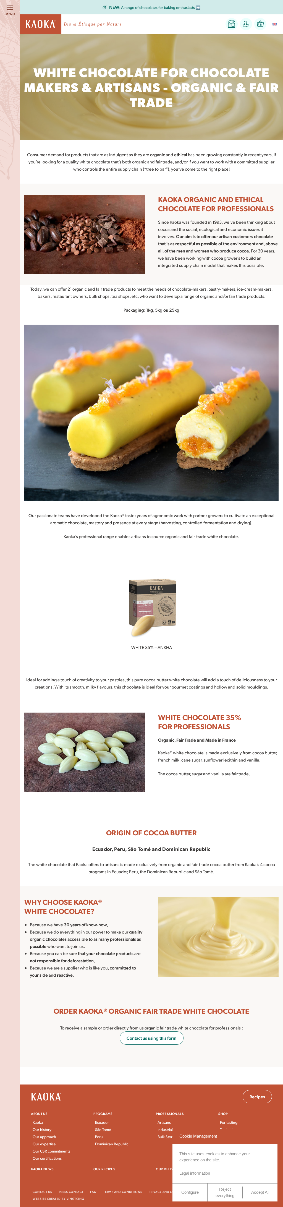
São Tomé (103, 1129)
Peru (99, 1136)
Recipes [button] (257, 1096)
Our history (42, 1129)
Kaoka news (42, 1169)
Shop (223, 1113)
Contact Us (42, 1192)
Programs (103, 1113)
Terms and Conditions (122, 1192)
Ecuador (102, 1122)
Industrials (166, 1129)
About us (39, 1113)
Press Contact (71, 1192)
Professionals (170, 1113)
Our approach (44, 1136)
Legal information (194, 1173)
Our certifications (47, 1158)
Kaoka (38, 1122)
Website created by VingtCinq (58, 1198)
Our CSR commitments (51, 1151)
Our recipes (104, 1169)
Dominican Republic (112, 1143)
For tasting (228, 1122)
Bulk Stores (167, 1136)
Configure (190, 1192)
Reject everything (225, 1192)
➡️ (155, 7)
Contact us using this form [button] (152, 1038)
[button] (232, 24)
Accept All (260, 1192)
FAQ (93, 1192)
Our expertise (44, 1143)
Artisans (164, 1122)
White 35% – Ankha (151, 647)
